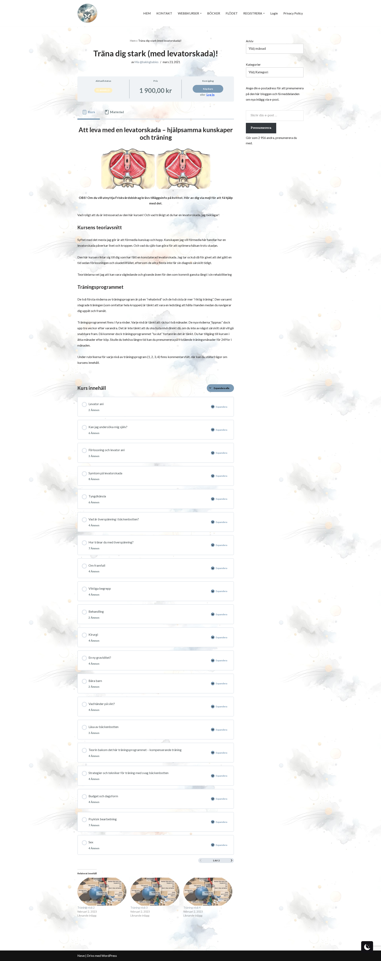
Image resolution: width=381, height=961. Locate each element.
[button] (201, 13)
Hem (133, 40)
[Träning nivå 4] (207, 892)
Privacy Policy (293, 13)
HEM (147, 13)
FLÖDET (232, 13)
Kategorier (253, 64)
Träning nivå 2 (86, 907)
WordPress (109, 955)
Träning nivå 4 (192, 907)
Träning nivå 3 (139, 907)
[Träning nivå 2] (101, 892)
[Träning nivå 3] (154, 892)
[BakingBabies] (87, 13)
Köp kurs (208, 88)
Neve (81, 955)
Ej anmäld (103, 90)
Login (274, 13)
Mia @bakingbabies (147, 62)
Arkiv (249, 41)
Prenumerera (261, 128)
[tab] (88, 112)
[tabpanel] (155, 249)
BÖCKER (213, 13)
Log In (210, 94)
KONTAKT (164, 13)
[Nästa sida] (231, 860)
